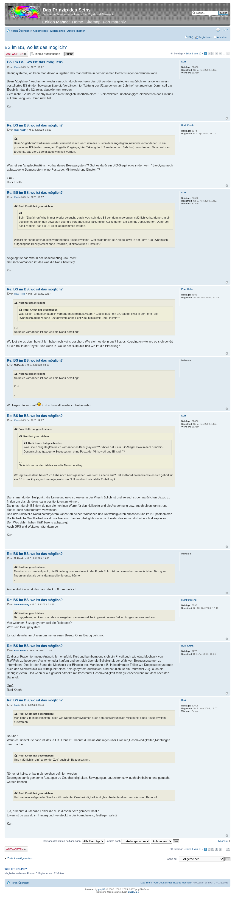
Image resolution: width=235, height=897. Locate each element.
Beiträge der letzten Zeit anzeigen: (62, 841)
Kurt (16, 67)
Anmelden (222, 37)
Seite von (193, 53)
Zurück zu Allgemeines (20, 858)
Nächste (223, 841)
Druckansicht (217, 30)
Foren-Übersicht (21, 30)
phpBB (102, 889)
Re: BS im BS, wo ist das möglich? (35, 125)
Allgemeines (40, 30)
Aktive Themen (76, 30)
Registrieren (205, 37)
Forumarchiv (114, 22)
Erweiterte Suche (218, 16)
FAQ (190, 37)
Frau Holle (19, 293)
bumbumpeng (21, 604)
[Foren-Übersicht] (24, 11)
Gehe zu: (172, 859)
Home (77, 22)
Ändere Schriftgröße (224, 30)
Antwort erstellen (14, 52)
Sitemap (93, 22)
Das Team (146, 882)
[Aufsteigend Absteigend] (165, 841)
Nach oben (227, 118)
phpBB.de (133, 892)
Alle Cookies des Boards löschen (172, 882)
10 (228, 53)
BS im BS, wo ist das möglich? (36, 47)
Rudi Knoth (20, 130)
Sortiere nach (113, 841)
